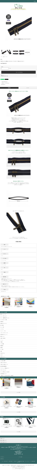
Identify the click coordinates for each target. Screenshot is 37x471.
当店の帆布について (3, 373)
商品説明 (9, 87)
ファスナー (6, 56)
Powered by (13, 468)
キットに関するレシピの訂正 (4, 371)
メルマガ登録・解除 (32, 461)
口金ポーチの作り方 (3, 362)
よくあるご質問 (2, 360)
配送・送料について (11, 461)
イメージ (27, 87)
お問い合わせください (3, 291)
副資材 (4, 56)
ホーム (1, 56)
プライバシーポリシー (27, 461)
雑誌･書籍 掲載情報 (3, 366)
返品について (15, 461)
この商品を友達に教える (4, 81)
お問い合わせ (2, 458)
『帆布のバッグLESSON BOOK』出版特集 (6, 375)
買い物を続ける (3, 84)
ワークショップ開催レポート (4, 368)
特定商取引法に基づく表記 (21, 461)
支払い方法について (6, 461)
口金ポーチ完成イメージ (4, 364)
